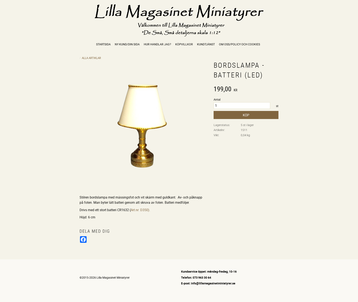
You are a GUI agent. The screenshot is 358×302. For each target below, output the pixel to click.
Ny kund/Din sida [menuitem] (127, 44)
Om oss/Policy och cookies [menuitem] (239, 44)
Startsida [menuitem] (103, 44)
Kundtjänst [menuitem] (206, 44)
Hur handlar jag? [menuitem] (157, 44)
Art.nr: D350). (140, 210)
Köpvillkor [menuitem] (184, 44)
